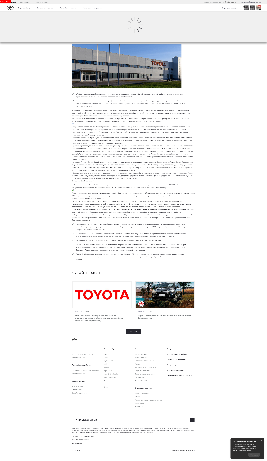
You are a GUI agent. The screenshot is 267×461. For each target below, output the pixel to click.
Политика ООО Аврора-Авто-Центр (83, 436)
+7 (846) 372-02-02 (229, 2)
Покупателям (11, 2)
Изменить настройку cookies (80, 439)
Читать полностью (238, 455)
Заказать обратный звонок (251, 2)
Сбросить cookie (77, 443)
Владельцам (24, 2)
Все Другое (133, 331)
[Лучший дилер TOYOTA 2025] (258, 7)
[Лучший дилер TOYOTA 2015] (252, 7)
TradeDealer (191, 450)
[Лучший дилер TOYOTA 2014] (246, 7)
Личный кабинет (42, 2)
